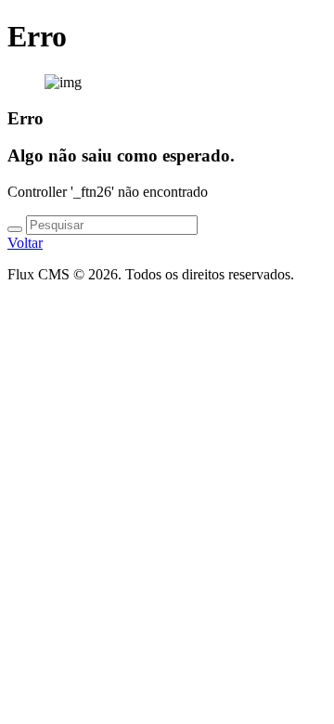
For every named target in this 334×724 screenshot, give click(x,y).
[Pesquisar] (14, 229)
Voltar (25, 243)
